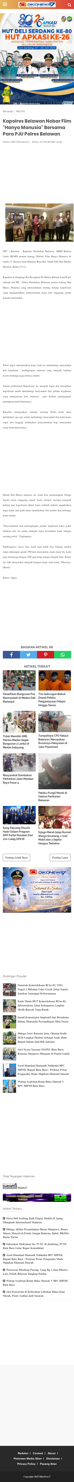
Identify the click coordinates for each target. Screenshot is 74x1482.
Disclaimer (53, 1458)
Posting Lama (60, 857)
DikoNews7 (44, 1476)
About (52, 1453)
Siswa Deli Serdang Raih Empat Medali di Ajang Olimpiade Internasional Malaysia (33, 1220)
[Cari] (69, 4)
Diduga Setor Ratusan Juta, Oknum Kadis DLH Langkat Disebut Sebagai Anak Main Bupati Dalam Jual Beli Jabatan (42, 1037)
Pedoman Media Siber (28, 1458)
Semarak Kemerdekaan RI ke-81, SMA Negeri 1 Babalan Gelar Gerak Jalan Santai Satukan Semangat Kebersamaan (43, 989)
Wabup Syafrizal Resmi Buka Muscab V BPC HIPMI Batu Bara (41, 1084)
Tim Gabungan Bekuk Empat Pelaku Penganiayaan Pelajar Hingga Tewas (52, 700)
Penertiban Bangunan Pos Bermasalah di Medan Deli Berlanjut (19, 698)
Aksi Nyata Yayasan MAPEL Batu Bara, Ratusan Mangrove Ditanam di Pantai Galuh (43, 1051)
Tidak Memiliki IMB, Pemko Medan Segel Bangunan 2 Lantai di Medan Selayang (16, 742)
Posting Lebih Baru (16, 857)
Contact (38, 1453)
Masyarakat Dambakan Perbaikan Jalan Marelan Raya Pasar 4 (18, 779)
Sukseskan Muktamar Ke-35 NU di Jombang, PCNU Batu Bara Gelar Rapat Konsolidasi (35, 1246)
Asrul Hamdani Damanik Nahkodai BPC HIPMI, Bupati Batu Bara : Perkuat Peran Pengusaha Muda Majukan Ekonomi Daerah (43, 1070)
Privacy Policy (26, 1463)
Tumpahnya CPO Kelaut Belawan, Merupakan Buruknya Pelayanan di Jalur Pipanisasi (53, 741)
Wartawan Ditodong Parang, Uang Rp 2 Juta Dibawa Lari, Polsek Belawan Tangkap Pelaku (35, 1272)
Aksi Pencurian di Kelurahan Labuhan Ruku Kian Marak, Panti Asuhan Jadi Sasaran (34, 1294)
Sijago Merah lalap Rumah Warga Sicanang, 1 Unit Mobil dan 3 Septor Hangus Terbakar (54, 838)
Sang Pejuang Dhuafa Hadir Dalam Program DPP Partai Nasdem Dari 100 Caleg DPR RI (18, 833)
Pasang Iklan (48, 1463)
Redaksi (23, 1453)
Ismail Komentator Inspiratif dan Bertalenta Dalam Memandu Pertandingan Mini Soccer (43, 1019)
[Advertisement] (37, 174)
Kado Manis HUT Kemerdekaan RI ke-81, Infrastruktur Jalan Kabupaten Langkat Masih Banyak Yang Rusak (42, 1005)
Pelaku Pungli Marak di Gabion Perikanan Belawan (52, 796)
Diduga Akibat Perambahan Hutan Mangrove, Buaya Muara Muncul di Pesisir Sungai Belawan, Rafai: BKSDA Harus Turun (36, 1233)
